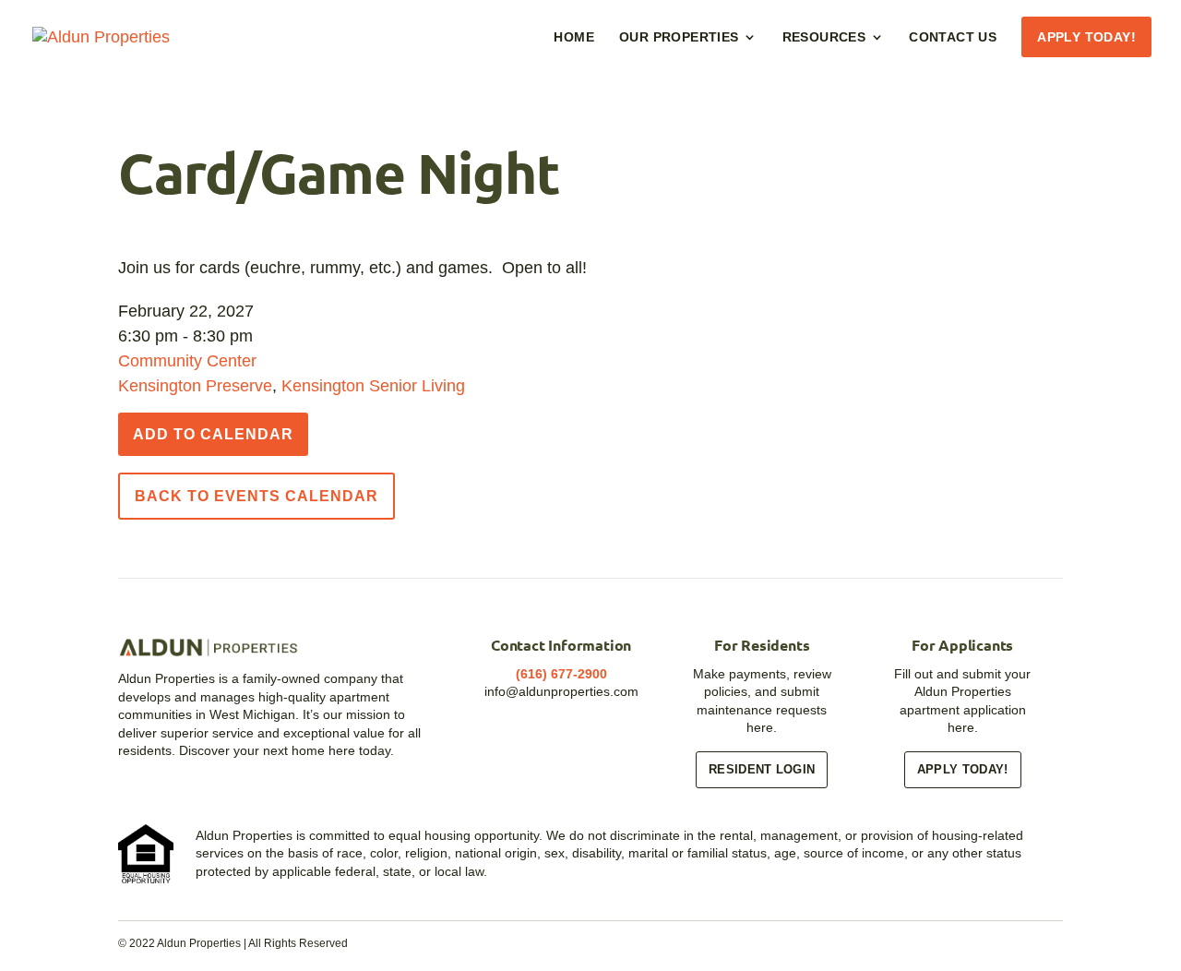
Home (574, 37)
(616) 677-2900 (561, 673)
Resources (824, 37)
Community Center (187, 361)
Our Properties (679, 37)
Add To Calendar (213, 434)
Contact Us (952, 37)
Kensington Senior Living (373, 386)
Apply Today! (1086, 37)
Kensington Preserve (195, 386)
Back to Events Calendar (256, 496)
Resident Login (762, 769)
